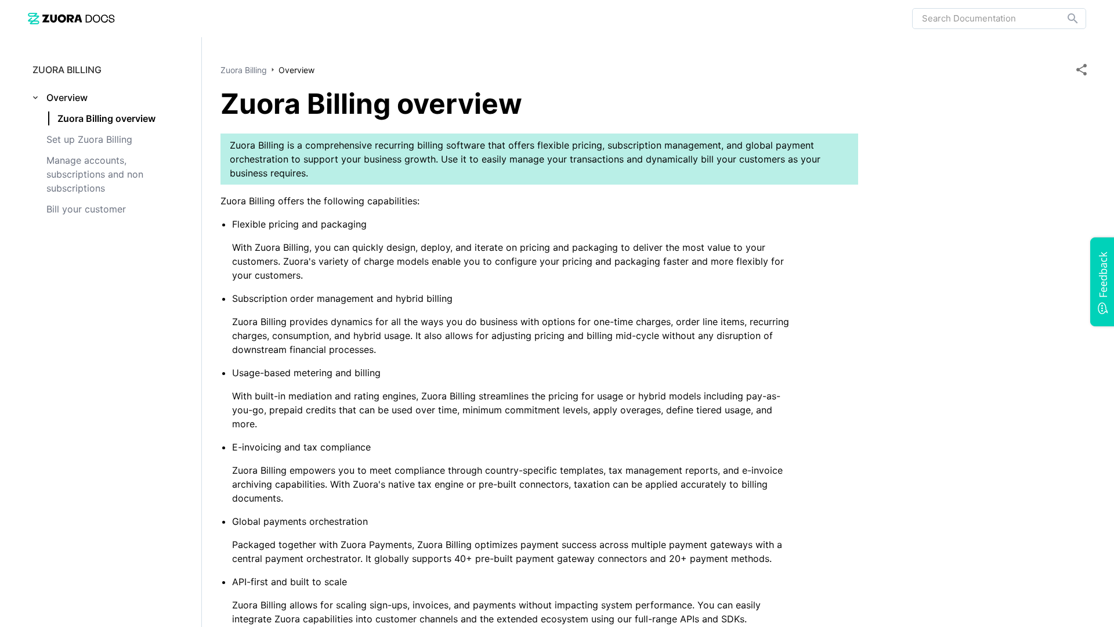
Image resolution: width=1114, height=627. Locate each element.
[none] (1081, 70)
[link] (71, 18)
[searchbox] (1065, 18)
